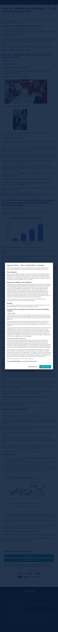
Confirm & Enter (45, 366)
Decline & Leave (32, 366)
